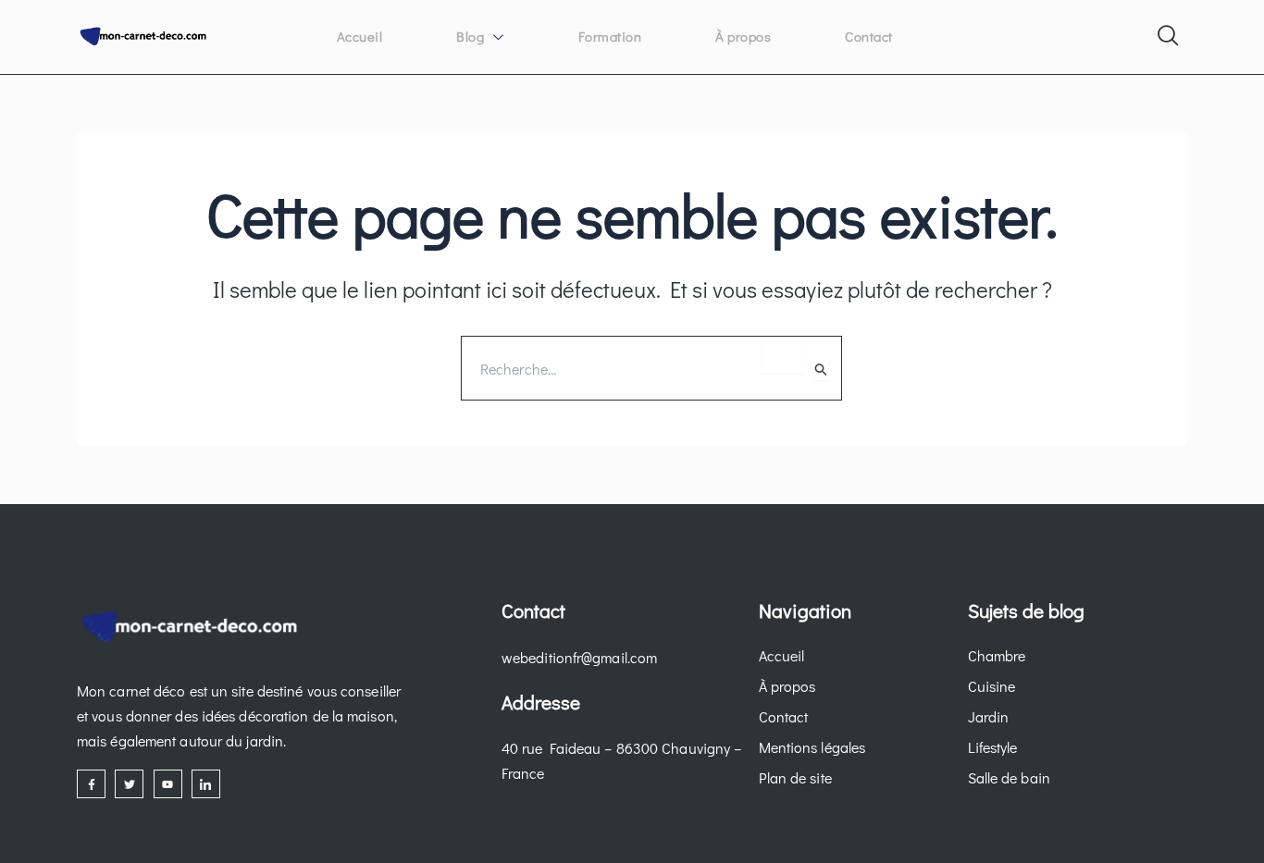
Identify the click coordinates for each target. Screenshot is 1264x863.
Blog (470, 36)
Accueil (360, 36)
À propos (743, 36)
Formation (610, 36)
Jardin (989, 716)
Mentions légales (812, 747)
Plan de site (795, 777)
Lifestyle (993, 747)
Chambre (997, 655)
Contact (869, 36)
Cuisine (992, 686)
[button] (1167, 31)
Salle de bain (1009, 777)
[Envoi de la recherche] (821, 370)
